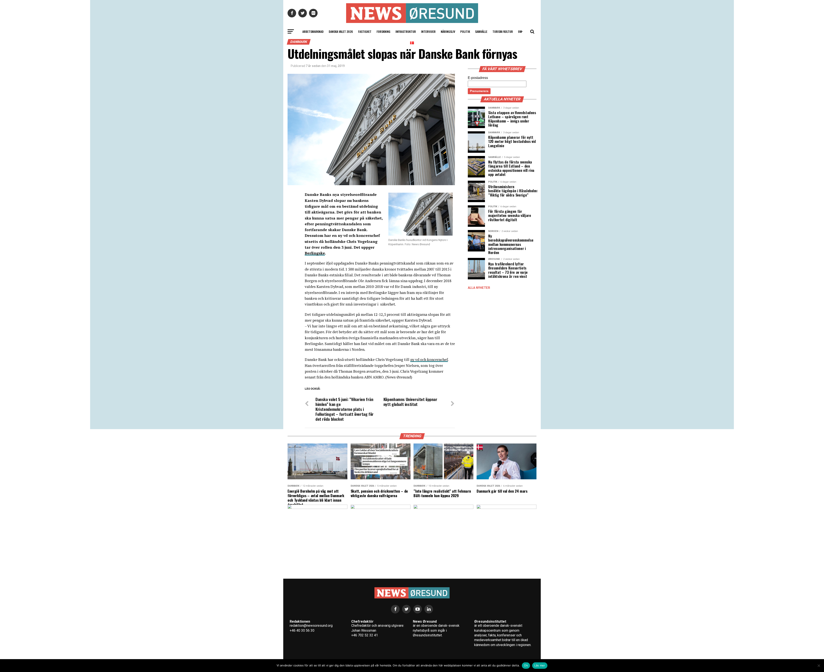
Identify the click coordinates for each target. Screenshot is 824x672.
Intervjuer (428, 31)
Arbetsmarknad (313, 31)
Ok (526, 665)
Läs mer (539, 665)
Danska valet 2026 (341, 31)
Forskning (383, 31)
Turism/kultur (502, 31)
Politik (465, 31)
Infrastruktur (405, 31)
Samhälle (481, 31)
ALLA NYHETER (479, 288)
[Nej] (818, 665)
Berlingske (315, 253)
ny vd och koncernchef (429, 359)
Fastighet (364, 31)
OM (520, 31)
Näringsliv (448, 31)
